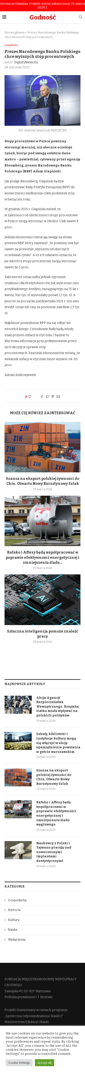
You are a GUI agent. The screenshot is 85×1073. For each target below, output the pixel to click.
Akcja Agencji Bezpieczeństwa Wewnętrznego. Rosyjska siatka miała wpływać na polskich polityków (57, 706)
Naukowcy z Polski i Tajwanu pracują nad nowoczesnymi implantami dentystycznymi (53, 852)
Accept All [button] (44, 1062)
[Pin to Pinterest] (52, 397)
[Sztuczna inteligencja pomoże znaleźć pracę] (42, 599)
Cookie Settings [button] (19, 1062)
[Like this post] (32, 397)
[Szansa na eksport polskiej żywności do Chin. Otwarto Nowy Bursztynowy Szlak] (42, 447)
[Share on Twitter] (47, 397)
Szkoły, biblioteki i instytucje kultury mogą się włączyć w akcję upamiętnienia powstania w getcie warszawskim (58, 743)
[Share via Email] (58, 397)
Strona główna (14, 32)
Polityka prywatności (20, 997)
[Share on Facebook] (42, 397)
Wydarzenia (17, 940)
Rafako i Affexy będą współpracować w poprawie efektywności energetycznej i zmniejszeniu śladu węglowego (56, 813)
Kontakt (46, 997)
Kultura (13, 920)
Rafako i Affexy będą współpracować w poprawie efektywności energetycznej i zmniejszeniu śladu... (42, 557)
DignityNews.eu (26, 62)
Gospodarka (11, 45)
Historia (14, 910)
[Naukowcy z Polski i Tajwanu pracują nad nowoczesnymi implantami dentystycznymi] (18, 850)
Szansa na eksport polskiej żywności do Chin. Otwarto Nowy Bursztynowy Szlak (53, 777)
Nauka (12, 930)
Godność (42, 17)
